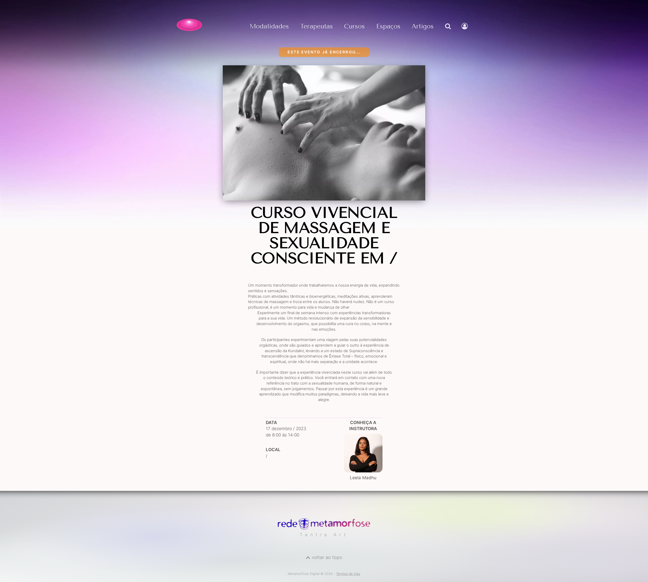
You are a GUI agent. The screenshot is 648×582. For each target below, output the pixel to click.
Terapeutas (316, 26)
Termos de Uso (348, 574)
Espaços (388, 26)
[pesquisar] (447, 31)
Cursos (354, 26)
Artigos (423, 26)
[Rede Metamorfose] (324, 528)
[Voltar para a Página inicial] (189, 25)
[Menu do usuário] (465, 31)
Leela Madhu (363, 477)
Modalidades (269, 26)
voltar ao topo (327, 557)
